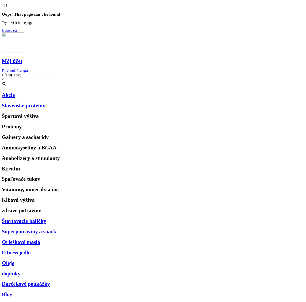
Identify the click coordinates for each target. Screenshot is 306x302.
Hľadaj (7, 75)
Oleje (8, 263)
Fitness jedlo (16, 252)
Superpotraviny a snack (29, 231)
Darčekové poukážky (26, 284)
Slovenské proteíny (23, 105)
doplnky (11, 273)
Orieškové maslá (21, 242)
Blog (7, 294)
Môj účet (12, 61)
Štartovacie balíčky (24, 221)
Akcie (8, 95)
